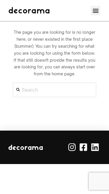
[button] (95, 10)
